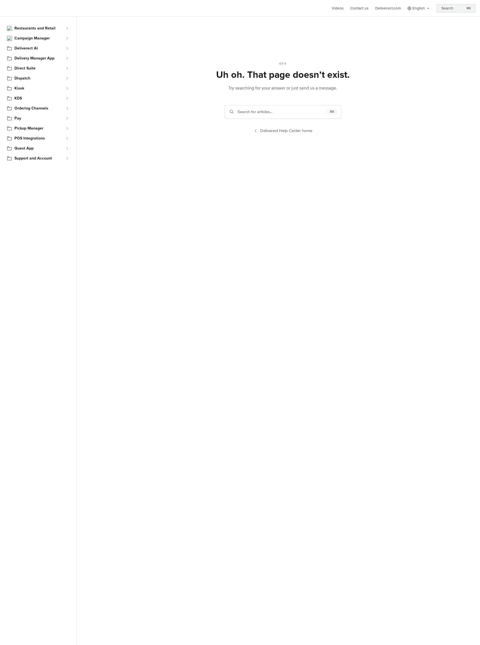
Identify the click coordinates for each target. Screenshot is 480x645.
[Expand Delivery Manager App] (67, 58)
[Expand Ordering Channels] (67, 108)
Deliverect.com (388, 8)
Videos (338, 8)
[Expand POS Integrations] (67, 138)
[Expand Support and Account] (67, 158)
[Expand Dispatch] (67, 78)
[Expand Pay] (67, 118)
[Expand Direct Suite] (67, 68)
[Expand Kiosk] (67, 88)
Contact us (359, 8)
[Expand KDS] (67, 98)
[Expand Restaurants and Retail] (67, 28)
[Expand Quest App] (67, 148)
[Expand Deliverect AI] (67, 48)
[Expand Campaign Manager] (67, 38)
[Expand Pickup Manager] (67, 128)
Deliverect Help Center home (286, 130)
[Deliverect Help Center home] (5, 8)
